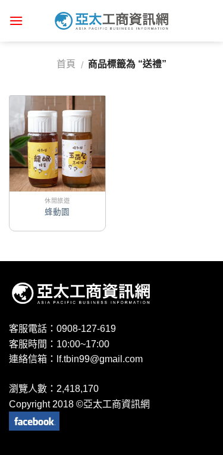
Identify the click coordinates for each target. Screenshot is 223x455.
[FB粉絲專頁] (34, 420)
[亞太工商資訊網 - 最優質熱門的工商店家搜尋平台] (111, 21)
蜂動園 (57, 212)
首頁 (66, 64)
